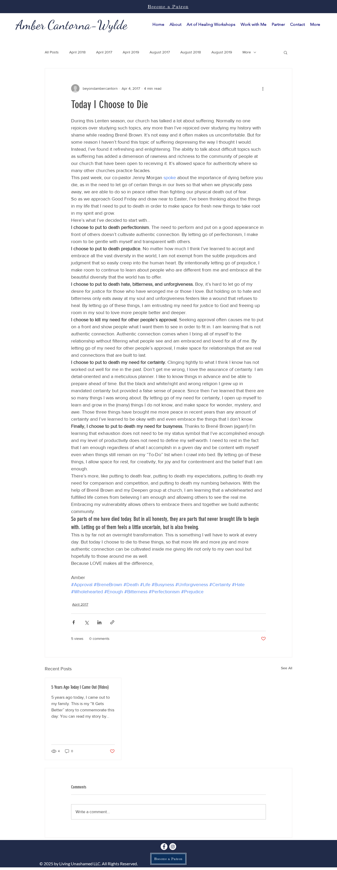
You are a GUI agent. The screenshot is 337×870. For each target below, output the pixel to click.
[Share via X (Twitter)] (86, 622)
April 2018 (77, 52)
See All (286, 668)
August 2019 (221, 52)
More (246, 52)
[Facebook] (164, 846)
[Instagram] (172, 846)
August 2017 (160, 52)
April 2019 (131, 52)
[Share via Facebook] (73, 622)
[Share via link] (112, 622)
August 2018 (190, 52)
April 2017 (104, 52)
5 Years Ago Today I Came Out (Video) (80, 687)
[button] (253, 24)
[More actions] (263, 88)
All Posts (52, 52)
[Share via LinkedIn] (99, 622)
